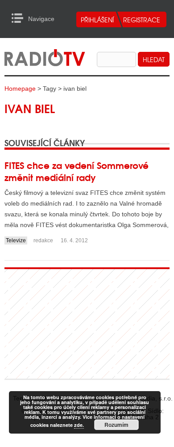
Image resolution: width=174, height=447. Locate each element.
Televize (16, 240)
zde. (79, 425)
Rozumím (116, 425)
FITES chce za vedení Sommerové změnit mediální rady (76, 171)
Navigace (20, 18)
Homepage (20, 88)
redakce (43, 240)
